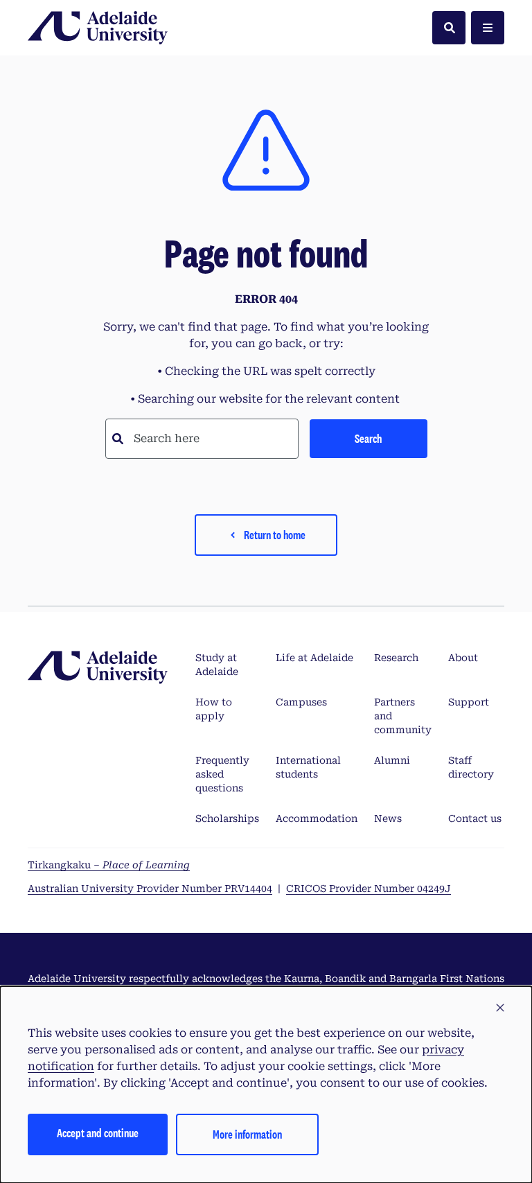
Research (396, 657)
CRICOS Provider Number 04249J (368, 888)
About (463, 657)
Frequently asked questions (222, 774)
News (388, 818)
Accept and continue (98, 1133)
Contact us (475, 818)
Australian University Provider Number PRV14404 (150, 888)
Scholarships (227, 818)
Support (468, 702)
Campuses (301, 702)
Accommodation (316, 818)
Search (368, 438)
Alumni (392, 760)
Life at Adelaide (314, 657)
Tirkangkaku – (109, 864)
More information (247, 1134)
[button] (500, 1008)
